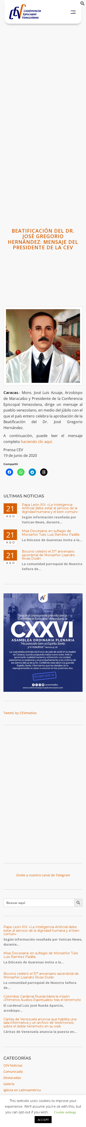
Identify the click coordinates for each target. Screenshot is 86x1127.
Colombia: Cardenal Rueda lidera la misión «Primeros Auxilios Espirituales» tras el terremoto (42, 998)
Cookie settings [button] (65, 1112)
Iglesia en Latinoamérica (22, 1090)
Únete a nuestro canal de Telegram (43, 875)
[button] (82, 4)
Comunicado (13, 1071)
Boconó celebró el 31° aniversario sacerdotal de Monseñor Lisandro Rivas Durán (48, 555)
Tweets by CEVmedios (20, 713)
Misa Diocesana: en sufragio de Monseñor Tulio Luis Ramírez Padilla (50, 532)
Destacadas (12, 1078)
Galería (8, 1084)
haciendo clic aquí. (37, 441)
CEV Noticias (12, 1065)
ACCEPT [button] (43, 1119)
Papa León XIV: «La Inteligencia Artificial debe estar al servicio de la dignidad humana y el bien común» (50, 508)
